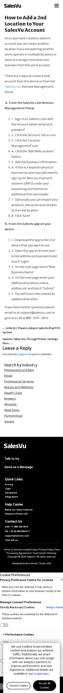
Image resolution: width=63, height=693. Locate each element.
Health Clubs (13, 393)
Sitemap (51, 553)
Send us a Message (18, 467)
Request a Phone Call (16, 513)
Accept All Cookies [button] (44, 685)
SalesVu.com (13, 86)
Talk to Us (11, 459)
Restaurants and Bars (19, 370)
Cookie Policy (30, 549)
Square (9, 421)
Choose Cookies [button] (18, 685)
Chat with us (11, 540)
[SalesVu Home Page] (15, 445)
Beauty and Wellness (18, 387)
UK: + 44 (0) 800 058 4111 (17, 531)
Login (8, 488)
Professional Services (19, 381)
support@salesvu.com (17, 535)
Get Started (11, 492)
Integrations (11, 497)
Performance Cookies (18, 634)
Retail (8, 376)
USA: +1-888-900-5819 (16, 526)
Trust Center (39, 553)
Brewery (10, 398)
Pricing (9, 484)
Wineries (10, 404)
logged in (23, 354)
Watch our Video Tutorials (19, 509)
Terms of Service (13, 549)
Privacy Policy (46, 549)
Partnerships (13, 416)
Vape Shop (11, 410)
